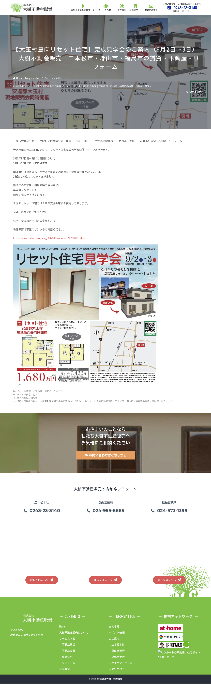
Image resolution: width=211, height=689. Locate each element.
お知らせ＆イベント (42, 78)
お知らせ (60, 78)
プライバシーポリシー (122, 663)
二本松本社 (118, 644)
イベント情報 (24, 391)
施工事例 (64, 668)
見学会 (36, 394)
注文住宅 (67, 656)
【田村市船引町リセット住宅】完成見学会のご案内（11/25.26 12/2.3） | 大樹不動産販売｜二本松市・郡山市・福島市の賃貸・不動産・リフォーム (95, 401)
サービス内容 (67, 638)
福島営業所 (118, 656)
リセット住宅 (24, 394)
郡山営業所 (118, 650)
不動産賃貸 (68, 644)
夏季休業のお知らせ (27, 398)
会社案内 (114, 638)
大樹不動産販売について (73, 632)
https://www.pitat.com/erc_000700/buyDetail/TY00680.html (49, 238)
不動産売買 (68, 650)
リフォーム (68, 663)
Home (19, 78)
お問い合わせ (117, 668)
